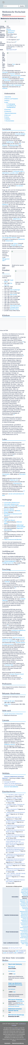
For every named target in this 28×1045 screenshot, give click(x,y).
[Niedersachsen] (7, 30)
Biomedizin (6, 509)
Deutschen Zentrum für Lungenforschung (13, 640)
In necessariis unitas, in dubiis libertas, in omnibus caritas (13, 172)
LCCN (4, 952)
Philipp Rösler (7, 704)
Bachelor (12, 510)
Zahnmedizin (7, 80)
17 (15, 587)
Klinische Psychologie (9, 506)
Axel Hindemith (20, 1001)
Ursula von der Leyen (9, 701)
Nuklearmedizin (9, 241)
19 (21, 678)
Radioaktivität (21, 239)
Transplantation (18, 85)
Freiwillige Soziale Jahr (7, 563)
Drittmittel (7, 581)
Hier (19, 1027)
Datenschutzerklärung (18, 1043)
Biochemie (6, 510)
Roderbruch (5, 204)
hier (13, 1027)
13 (9, 515)
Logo (14, 973)
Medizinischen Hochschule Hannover (16, 1005)
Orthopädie (13, 245)
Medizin (22, 78)
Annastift (20, 245)
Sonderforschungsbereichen (18, 630)
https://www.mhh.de (11, 49)
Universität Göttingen (20, 134)
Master (12, 509)
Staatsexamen (15, 502)
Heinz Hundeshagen (15, 289)
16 (19, 577)
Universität (4, 72)
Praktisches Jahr (14, 480)
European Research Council (17, 674)
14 (21, 559)
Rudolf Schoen (10, 142)
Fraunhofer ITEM (9, 665)
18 (7, 625)
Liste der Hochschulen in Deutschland (13, 714)
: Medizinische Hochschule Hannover (13, 777)
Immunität (11, 85)
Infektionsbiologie (21, 526)
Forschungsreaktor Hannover (9, 237)
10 (14, 414)
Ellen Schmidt (13, 294)
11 (13, 455)
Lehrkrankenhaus (17, 483)
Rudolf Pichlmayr (17, 219)
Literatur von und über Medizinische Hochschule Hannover (12, 784)
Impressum (7, 1043)
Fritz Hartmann (8, 284)
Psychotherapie (21, 506)
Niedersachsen (11, 30)
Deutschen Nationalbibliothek (11, 786)
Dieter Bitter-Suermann (15, 305)
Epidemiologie (20, 525)
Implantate (4, 88)
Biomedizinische (8, 514)
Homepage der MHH (9, 782)
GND (17, 951)
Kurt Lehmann (19, 185)
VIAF (15, 952)
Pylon (13, 64)
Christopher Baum (14, 307)
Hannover (8, 29)
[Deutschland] (7, 32)
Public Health (7, 520)
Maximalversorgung (16, 75)
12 (24, 490)
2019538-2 (21, 951)
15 (18, 564)
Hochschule (5, 78)
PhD (5, 522)
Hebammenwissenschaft (10, 539)
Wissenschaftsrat (14, 145)
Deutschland (11, 32)
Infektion (4, 85)
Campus (15, 243)
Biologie (6, 512)
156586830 (19, 952)
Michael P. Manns (14, 309)
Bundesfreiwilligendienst (10, 561)
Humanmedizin (6, 474)
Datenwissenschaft (17, 514)
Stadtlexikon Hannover (9, 744)
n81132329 (9, 952)
